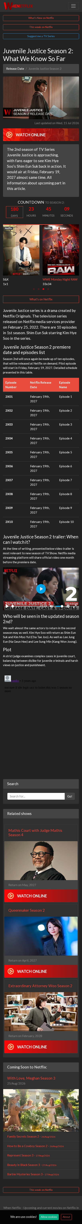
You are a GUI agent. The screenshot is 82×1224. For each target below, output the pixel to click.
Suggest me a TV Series (41, 36)
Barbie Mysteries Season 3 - (33, 1174)
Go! (69, 796)
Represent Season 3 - (28, 1155)
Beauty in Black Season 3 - (31, 1165)
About (66, 1216)
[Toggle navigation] (73, 6)
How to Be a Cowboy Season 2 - (35, 1146)
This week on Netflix (41, 27)
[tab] (33, 289)
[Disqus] (41, 723)
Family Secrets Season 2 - (31, 1136)
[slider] (24, 606)
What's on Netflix (41, 299)
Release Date (15, 68)
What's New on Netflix (41, 17)
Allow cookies (49, 1216)
